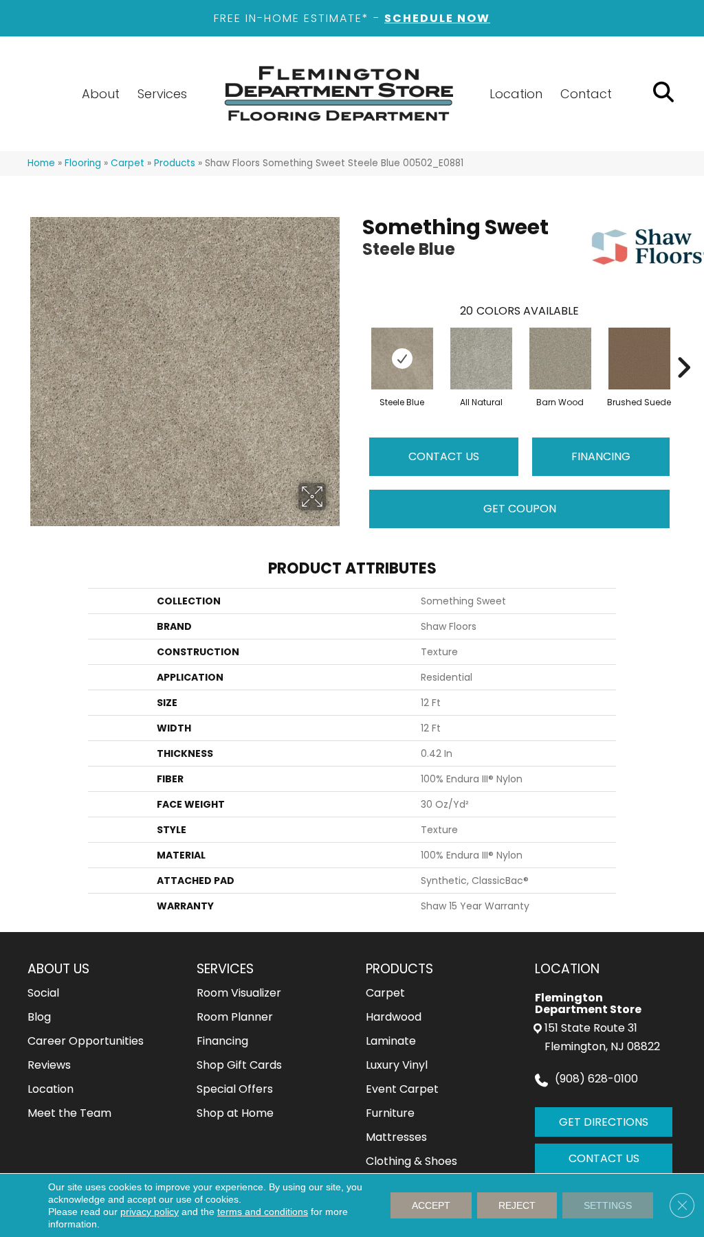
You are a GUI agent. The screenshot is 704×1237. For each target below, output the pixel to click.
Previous (355, 347)
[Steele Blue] (402, 358)
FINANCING (600, 456)
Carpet (127, 163)
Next (683, 347)
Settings (608, 1205)
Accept (431, 1205)
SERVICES (225, 969)
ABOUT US (58, 969)
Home (41, 163)
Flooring (83, 163)
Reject (517, 1205)
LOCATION (567, 969)
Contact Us (443, 456)
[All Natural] (481, 358)
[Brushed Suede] (639, 358)
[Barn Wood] (560, 358)
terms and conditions (262, 1211)
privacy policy (149, 1211)
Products (174, 163)
